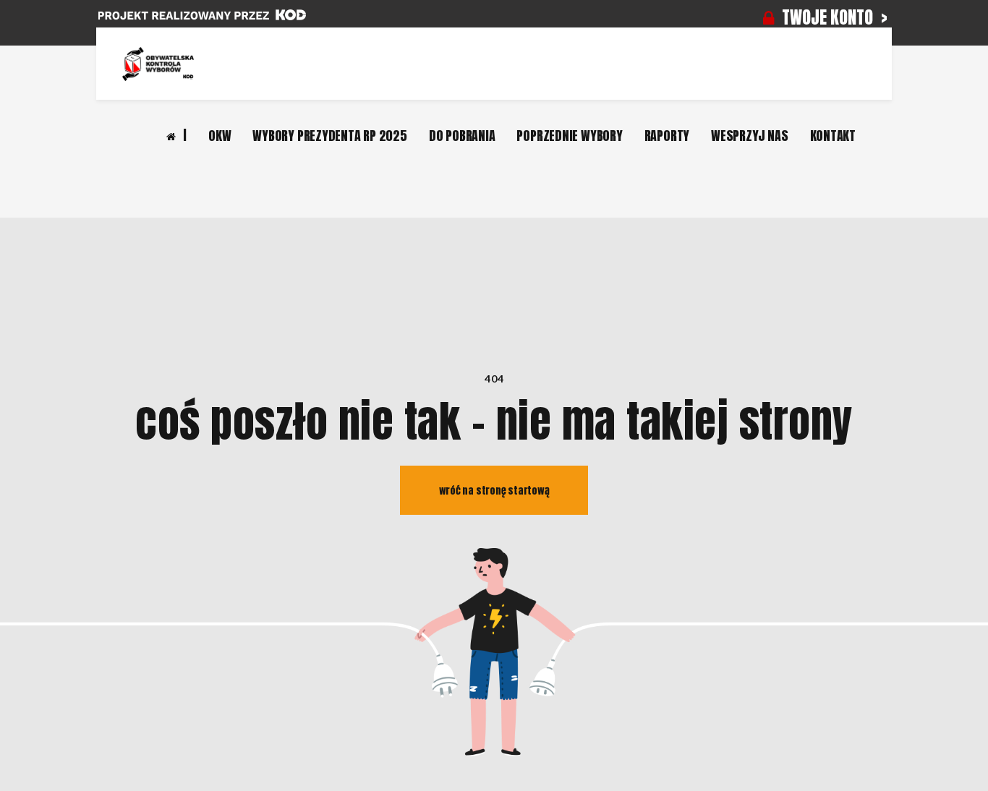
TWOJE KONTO (827, 17)
